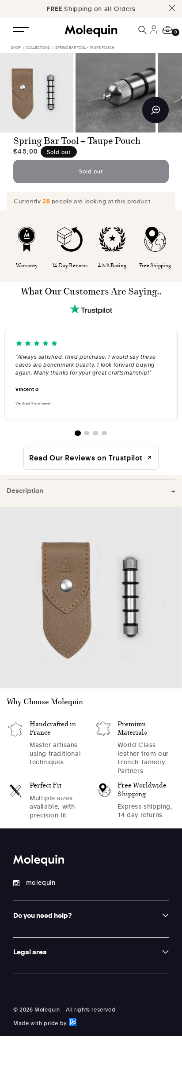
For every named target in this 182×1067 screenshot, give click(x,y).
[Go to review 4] (104, 433)
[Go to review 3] (95, 433)
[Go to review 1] (78, 433)
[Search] (143, 30)
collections (38, 47)
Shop (16, 47)
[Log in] (155, 34)
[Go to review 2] (86, 433)
